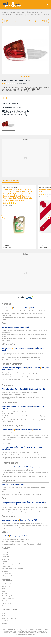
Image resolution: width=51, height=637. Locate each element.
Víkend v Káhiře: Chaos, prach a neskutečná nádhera (17, 470)
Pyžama (4, 593)
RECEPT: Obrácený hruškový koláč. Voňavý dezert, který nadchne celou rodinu (25, 377)
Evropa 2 (4, 623)
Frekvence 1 (5, 620)
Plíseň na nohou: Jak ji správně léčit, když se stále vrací (18, 509)
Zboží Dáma (5, 559)
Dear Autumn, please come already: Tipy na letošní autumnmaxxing (21, 494)
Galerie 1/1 (25, 76)
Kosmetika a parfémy (8, 596)
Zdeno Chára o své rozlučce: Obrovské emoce (15, 539)
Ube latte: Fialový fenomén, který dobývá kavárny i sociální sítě (20, 452)
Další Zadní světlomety (10, 187)
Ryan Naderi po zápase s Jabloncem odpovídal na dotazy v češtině (21, 544)
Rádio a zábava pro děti (9, 618)
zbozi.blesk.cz (6, 561)
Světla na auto (6, 15)
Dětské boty (5, 600)
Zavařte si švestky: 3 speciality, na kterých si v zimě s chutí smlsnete (22, 454)
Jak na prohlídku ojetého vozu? (11, 564)
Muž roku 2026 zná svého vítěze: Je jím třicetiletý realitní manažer (21, 357)
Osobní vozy (5, 556)
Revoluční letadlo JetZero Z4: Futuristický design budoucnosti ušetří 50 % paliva (25, 525)
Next (48, 217)
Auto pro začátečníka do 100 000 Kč (12, 568)
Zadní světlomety (18, 15)
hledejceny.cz (6, 552)
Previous (3, 217)
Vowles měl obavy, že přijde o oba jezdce (13, 394)
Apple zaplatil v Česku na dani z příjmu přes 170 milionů (18, 432)
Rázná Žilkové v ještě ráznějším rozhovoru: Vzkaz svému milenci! (21, 360)
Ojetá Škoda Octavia (8, 573)
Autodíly (39, 12)
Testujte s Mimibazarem (9, 584)
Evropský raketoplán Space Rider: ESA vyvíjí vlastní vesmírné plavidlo (22, 523)
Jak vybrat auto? (7, 576)
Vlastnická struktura (29, 634)
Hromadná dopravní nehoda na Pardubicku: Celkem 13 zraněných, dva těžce (24, 311)
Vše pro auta (30, 12)
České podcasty (6, 616)
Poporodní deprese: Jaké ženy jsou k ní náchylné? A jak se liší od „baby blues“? (25, 507)
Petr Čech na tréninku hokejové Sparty (13, 541)
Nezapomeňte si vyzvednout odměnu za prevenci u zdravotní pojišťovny (23, 512)
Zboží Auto (5, 571)
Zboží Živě (5, 554)
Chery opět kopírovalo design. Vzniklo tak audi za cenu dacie (19, 392)
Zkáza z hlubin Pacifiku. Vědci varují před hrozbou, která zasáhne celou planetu (25, 435)
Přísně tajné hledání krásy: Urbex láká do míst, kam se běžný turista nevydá (24, 476)
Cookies (37, 632)
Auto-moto (20, 12)
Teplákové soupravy (8, 598)
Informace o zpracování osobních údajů (23, 632)
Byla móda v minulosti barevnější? (11, 492)
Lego (3, 591)
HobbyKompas (6, 566)
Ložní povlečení (6, 603)
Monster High (6, 586)
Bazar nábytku (6, 605)
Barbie (4, 588)
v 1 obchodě (7, 247)
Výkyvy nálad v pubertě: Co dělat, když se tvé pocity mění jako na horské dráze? (25, 528)
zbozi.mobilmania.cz (8, 12)
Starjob (4, 613)
